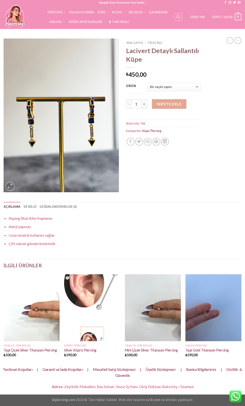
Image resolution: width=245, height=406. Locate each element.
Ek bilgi (30, 206)
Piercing (55, 12)
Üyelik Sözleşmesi (160, 369)
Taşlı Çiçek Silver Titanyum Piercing (30, 350)
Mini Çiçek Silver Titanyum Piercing (151, 350)
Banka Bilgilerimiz (201, 369)
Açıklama (12, 206)
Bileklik (136, 12)
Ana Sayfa (134, 43)
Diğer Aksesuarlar (85, 22)
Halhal (55, 22)
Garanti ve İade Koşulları (63, 369)
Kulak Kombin (81, 12)
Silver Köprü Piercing (80, 350)
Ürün (131, 86)
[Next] (241, 320)
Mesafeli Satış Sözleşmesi (114, 369)
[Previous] (3, 320)
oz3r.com (153, 400)
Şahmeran (158, 12)
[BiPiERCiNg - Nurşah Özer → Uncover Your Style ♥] (22, 17)
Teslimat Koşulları (18, 369)
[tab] (12, 206)
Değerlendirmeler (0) (58, 206)
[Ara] (178, 17)
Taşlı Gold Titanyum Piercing (207, 350)
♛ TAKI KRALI (119, 22)
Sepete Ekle (169, 104)
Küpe (101, 12)
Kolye (117, 12)
